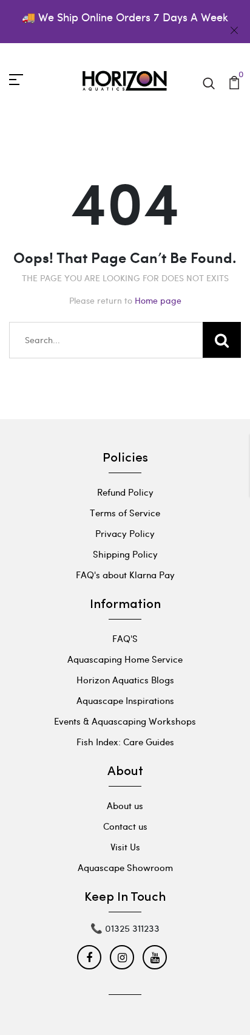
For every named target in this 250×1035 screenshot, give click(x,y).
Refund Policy (125, 492)
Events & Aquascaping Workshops (125, 721)
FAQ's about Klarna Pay (125, 575)
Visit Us (125, 847)
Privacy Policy (125, 533)
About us (125, 805)
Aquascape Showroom (125, 867)
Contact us (125, 826)
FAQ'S (125, 638)
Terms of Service (125, 513)
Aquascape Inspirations (125, 700)
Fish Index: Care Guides (125, 742)
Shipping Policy (125, 554)
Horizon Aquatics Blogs (125, 680)
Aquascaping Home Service (125, 659)
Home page (158, 300)
